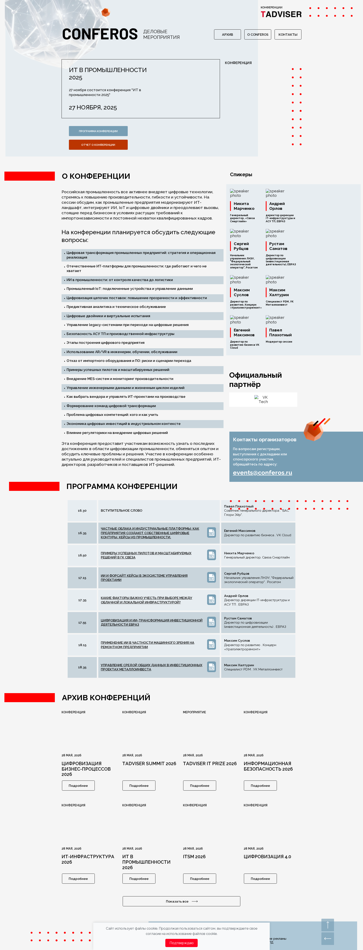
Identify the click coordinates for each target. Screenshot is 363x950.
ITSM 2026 (194, 856)
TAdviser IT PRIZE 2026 (210, 763)
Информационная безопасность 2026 (268, 766)
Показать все (177, 901)
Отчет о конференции (98, 144)
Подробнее (78, 786)
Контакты (288, 35)
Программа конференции (98, 131)
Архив (227, 35)
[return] (327, 938)
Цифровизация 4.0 (267, 856)
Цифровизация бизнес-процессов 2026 (86, 769)
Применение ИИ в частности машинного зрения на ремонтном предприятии (147, 645)
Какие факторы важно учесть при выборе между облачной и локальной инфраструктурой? (146, 600)
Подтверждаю (182, 943)
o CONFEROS (257, 35)
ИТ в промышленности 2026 (146, 862)
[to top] (327, 925)
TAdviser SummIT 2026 (149, 763)
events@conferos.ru (262, 472)
